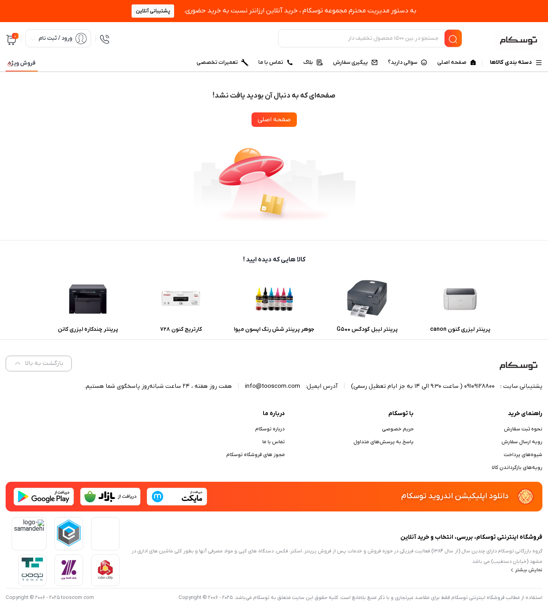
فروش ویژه (21, 63)
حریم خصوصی (398, 429)
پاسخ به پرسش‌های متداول (383, 441)
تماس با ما (273, 441)
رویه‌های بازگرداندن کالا (517, 467)
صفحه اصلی (274, 120)
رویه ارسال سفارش (521, 441)
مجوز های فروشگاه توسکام (255, 454)
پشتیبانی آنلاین (153, 11)
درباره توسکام (270, 429)
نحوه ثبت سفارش (523, 429)
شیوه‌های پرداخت (523, 454)
